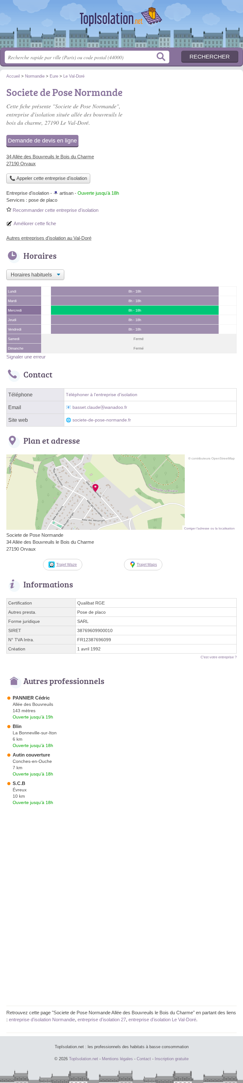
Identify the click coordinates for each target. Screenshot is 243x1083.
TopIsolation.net (121, 26)
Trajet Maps (147, 564)
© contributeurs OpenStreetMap (211, 458)
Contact (144, 1058)
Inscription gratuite (172, 1058)
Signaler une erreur (26, 356)
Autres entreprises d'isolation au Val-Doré (48, 238)
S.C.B (19, 783)
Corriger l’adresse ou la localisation (209, 528)
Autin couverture (31, 754)
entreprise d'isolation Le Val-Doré (162, 1019)
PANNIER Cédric (31, 697)
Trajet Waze (66, 564)
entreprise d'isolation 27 (102, 1019)
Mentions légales (117, 1058)
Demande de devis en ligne (42, 140)
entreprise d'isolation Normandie (42, 1019)
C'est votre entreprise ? (219, 657)
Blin (17, 726)
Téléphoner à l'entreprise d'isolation (101, 394)
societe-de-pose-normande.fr (101, 420)
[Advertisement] (183, 128)
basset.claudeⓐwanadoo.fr (99, 407)
